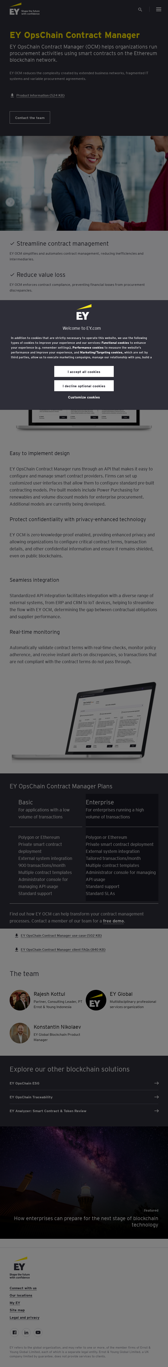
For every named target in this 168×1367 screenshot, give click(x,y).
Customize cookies (84, 396)
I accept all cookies (84, 371)
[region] (84, 355)
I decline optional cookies (84, 385)
